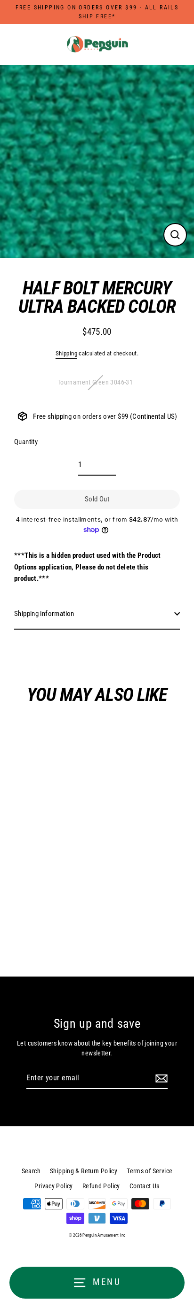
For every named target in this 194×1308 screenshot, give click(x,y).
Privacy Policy (53, 1186)
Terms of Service (149, 1171)
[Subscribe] (160, 1078)
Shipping (66, 353)
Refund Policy (101, 1186)
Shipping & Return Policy (83, 1171)
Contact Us (144, 1186)
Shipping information (44, 613)
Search (31, 1171)
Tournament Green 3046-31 (95, 382)
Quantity (26, 442)
